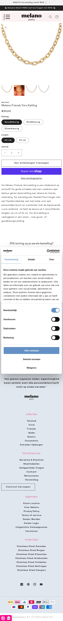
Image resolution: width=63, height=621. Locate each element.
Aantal (4, 147)
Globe (31, 432)
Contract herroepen (18, 486)
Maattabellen (31, 463)
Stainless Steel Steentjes (31, 554)
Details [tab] (31, 259)
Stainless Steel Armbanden (31, 558)
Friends (31, 428)
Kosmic (31, 436)
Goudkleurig (12, 122)
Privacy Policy (31, 511)
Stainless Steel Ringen (31, 550)
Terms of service (31, 515)
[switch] (55, 319)
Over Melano (31, 507)
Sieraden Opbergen (31, 444)
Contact (31, 471)
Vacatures (31, 531)
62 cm (22, 140)
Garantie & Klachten (31, 460)
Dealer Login (31, 523)
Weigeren (31, 368)
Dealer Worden (31, 519)
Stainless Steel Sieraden (31, 546)
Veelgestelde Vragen (31, 467)
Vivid (31, 424)
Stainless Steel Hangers (31, 570)
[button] (50, 17)
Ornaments (31, 440)
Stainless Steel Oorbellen (32, 562)
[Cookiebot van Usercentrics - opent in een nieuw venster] (47, 251)
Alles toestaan (31, 350)
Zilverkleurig (12, 128)
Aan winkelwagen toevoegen (31, 162)
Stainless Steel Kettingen (31, 566)
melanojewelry (18, 617)
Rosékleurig (33, 122)
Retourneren (31, 475)
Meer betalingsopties (31, 178)
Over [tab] (51, 259)
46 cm (8, 140)
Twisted (31, 420)
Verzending (31, 479)
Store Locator (31, 503)
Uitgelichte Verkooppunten (31, 527)
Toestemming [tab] (11, 259)
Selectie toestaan (31, 359)
